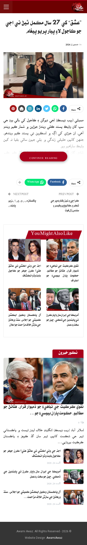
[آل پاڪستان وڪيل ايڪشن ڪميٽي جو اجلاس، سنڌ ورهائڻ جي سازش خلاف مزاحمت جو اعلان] (24, 299)
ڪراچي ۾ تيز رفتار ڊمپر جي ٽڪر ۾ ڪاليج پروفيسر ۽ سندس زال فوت (65, 206)
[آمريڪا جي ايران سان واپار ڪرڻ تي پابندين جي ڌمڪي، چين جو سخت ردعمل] (62, 299)
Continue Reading (43, 156)
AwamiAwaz (54, 537)
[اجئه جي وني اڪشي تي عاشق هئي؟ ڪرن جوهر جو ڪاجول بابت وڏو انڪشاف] (24, 250)
